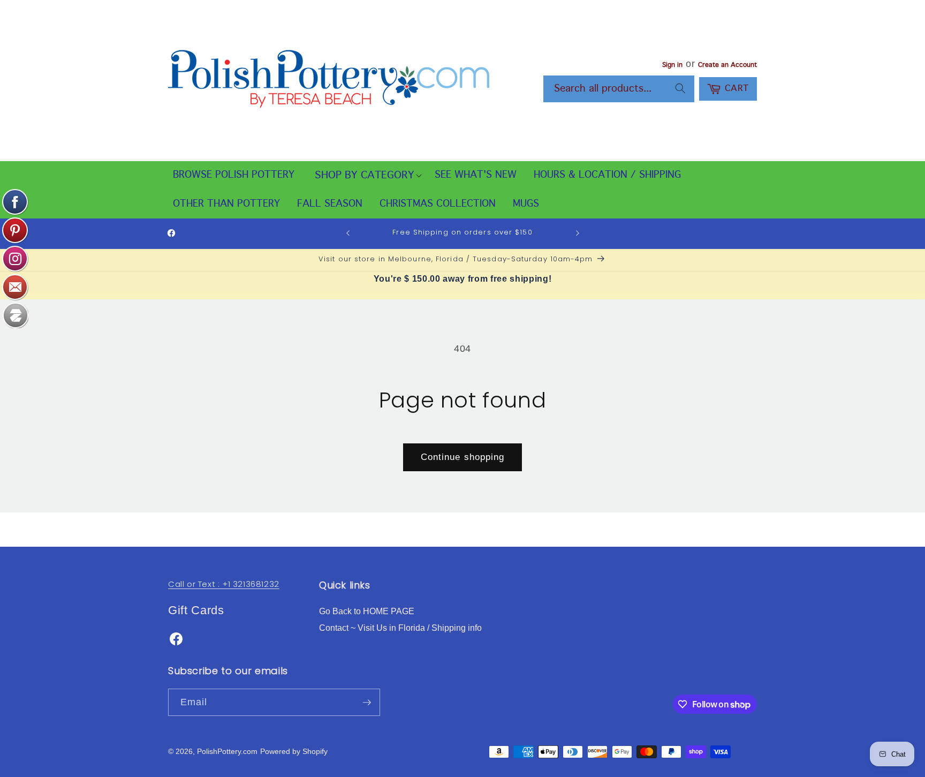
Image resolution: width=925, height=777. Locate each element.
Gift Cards (196, 610)
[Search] (680, 88)
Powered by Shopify (294, 751)
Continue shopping (463, 457)
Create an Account (727, 65)
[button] (364, 175)
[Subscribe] (367, 702)
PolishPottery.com (227, 751)
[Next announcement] (577, 233)
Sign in (672, 65)
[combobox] (618, 89)
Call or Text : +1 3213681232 (223, 584)
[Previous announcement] (348, 233)
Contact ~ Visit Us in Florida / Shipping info (400, 627)
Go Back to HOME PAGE (366, 611)
